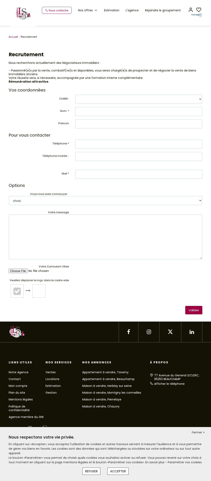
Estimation (111, 10)
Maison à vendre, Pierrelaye (101, 399)
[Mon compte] (190, 10)
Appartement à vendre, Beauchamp (108, 379)
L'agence (132, 10)
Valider (194, 310)
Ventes (51, 372)
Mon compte (18, 386)
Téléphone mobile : (55, 156)
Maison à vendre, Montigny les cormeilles (111, 393)
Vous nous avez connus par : (49, 194)
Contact (15, 379)
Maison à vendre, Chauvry (101, 406)
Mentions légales (21, 399)
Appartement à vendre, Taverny (105, 372)
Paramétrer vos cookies (185, 462)
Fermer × (198, 432)
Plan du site (17, 393)
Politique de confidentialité (19, 408)
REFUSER (91, 471)
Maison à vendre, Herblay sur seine (107, 386)
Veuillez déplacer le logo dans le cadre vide (39, 280)
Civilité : (64, 99)
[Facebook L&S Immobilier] (128, 332)
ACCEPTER (118, 471)
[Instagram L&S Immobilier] (149, 332)
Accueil (13, 37)
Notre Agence (18, 372)
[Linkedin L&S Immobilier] (192, 332)
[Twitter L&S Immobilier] (170, 332)
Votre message (58, 212)
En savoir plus (155, 462)
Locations (52, 379)
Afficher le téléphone (169, 384)
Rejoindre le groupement (163, 10)
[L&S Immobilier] (23, 13)
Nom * (64, 111)
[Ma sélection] (198, 10)
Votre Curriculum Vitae (54, 266)
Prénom (63, 123)
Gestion (51, 393)
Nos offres (85, 10)
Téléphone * (61, 143)
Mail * (65, 174)
